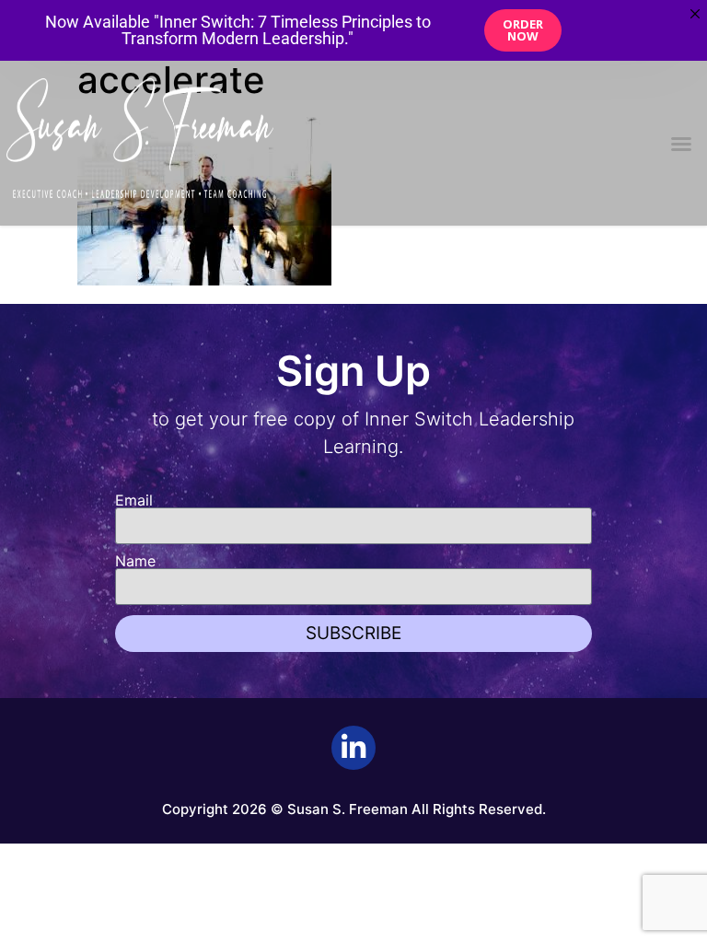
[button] (681, 143)
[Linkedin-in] (353, 748)
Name (135, 560)
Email (134, 500)
